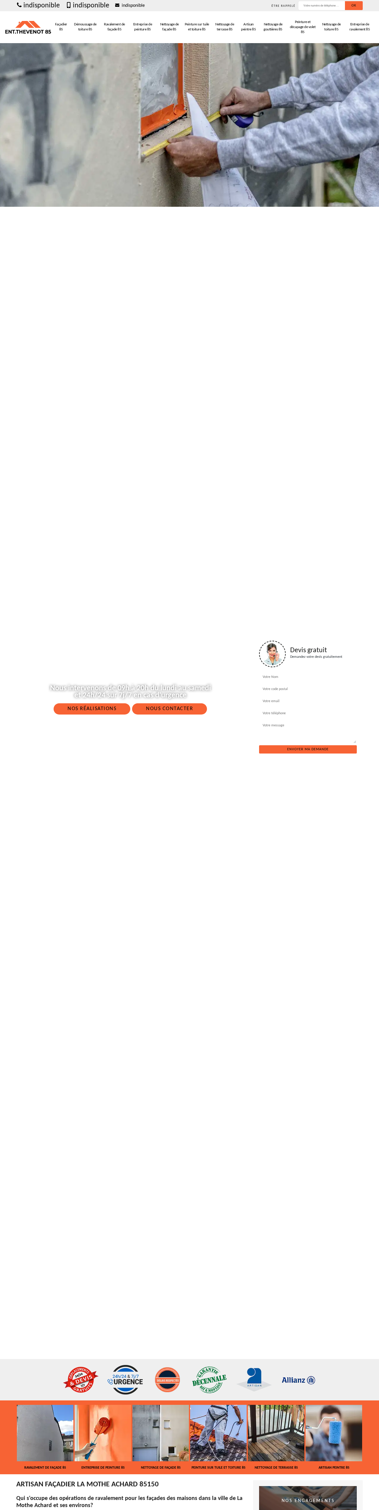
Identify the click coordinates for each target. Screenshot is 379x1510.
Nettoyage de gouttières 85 (273, 26)
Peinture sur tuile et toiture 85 (197, 26)
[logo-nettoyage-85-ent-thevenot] (28, 27)
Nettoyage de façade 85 (169, 26)
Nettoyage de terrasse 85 (224, 26)
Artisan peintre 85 (248, 26)
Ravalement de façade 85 (114, 26)
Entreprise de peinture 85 (142, 26)
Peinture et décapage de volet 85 (303, 27)
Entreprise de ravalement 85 (359, 26)
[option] (54, 1437)
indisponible (41, 5)
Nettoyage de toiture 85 (331, 26)
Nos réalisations (92, 709)
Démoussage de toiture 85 (85, 26)
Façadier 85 (61, 26)
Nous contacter (169, 709)
